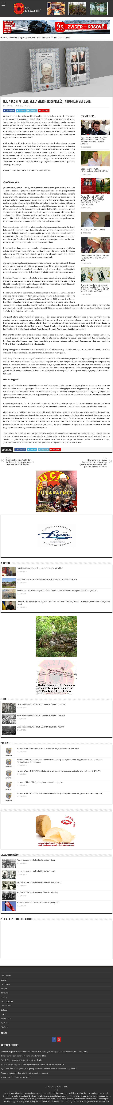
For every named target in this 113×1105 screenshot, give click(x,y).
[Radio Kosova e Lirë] (56, 8)
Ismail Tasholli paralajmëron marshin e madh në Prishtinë (23, 1056)
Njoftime (4, 1027)
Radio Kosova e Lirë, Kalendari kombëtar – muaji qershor (39, 882)
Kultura (27, 106)
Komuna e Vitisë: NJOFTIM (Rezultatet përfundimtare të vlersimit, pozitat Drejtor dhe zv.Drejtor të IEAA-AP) (59, 771)
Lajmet (3, 980)
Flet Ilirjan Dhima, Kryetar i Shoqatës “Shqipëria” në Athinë (40, 568)
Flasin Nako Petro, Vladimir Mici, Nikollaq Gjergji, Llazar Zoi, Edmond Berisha (47, 579)
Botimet (12, 37)
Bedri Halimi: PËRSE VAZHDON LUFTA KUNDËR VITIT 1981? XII (41, 704)
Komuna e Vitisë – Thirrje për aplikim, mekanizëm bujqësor (40, 782)
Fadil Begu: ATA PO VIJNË (93, 229)
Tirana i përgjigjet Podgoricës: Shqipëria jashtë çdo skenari (24, 1073)
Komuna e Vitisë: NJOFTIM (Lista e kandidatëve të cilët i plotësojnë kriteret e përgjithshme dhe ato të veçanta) (60, 793)
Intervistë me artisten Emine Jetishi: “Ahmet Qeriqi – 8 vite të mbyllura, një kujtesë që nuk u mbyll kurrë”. (57, 591)
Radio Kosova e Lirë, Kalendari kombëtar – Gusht (36, 860)
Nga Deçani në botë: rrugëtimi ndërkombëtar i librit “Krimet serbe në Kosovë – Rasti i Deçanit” (94, 140)
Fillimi (4, 37)
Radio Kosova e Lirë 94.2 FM (57, 1087)
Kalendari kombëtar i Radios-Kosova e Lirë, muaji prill (38, 903)
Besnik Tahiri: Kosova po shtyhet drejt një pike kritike (21, 1060)
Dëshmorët (5, 984)
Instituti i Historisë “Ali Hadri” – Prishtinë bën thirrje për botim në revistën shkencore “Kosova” (20, 461)
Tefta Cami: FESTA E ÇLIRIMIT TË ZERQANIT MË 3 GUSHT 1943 (95, 257)
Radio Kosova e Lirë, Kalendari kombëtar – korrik (36, 871)
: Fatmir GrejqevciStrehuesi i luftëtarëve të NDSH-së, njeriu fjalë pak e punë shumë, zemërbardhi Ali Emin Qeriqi (44, 1052)
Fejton (3, 1014)
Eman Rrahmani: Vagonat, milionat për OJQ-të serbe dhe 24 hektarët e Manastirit (32, 1064)
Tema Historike (7, 1001)
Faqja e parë (6, 976)
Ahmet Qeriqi (6, 1019)
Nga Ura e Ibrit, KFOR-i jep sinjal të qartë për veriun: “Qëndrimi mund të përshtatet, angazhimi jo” (39, 1069)
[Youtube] (59, 1039)
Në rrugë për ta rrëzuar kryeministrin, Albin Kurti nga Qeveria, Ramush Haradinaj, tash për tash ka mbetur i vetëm (93, 462)
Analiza (4, 989)
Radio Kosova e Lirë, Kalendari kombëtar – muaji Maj (37, 892)
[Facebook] (54, 1039)
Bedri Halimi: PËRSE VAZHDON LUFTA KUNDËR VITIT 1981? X (40, 727)
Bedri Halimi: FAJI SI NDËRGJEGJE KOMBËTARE (94, 170)
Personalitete (6, 1006)
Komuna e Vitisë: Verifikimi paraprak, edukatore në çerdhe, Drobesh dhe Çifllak (48, 748)
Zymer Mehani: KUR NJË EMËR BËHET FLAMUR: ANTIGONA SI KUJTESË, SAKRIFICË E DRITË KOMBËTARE (92, 200)
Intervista (5, 993)
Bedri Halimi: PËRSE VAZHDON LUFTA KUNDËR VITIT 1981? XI (41, 716)
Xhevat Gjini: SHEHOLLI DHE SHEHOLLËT (16, 1077)
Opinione (4, 1023)
